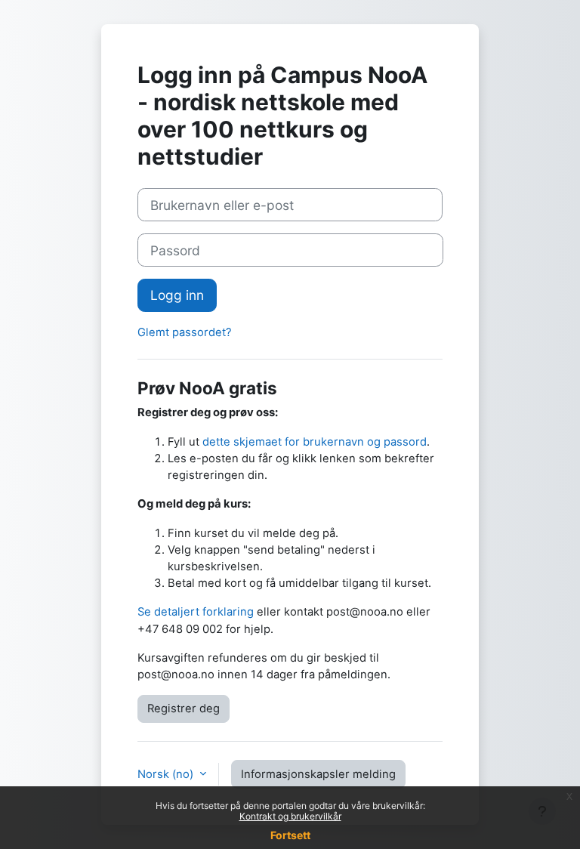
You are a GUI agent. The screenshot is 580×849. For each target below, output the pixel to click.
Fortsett (290, 835)
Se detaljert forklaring (195, 612)
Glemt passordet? (184, 332)
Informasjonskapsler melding (318, 774)
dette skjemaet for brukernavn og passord (314, 442)
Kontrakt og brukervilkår (290, 816)
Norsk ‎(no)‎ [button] (166, 774)
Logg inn (177, 295)
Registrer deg (183, 708)
